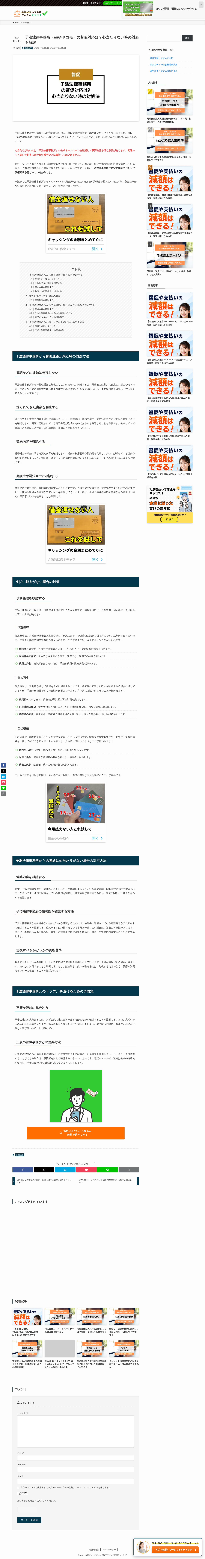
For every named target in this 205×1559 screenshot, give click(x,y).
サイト (20, 1476)
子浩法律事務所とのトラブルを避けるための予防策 (56, 322)
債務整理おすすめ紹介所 (161, 58)
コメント (22, 1413)
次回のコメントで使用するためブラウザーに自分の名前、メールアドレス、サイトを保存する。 (65, 1487)
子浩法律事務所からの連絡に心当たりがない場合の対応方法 (61, 305)
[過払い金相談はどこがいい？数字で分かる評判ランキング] (30, 13)
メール (21, 1464)
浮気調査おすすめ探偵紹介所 (163, 71)
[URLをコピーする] (129, 1169)
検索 (187, 38)
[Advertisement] (75, 1246)
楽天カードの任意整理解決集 (163, 64)
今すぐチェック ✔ (113, 3)
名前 (20, 1453)
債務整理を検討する (44, 300)
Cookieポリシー (109, 1550)
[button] (22, 1169)
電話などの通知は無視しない (48, 279)
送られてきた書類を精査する (48, 283)
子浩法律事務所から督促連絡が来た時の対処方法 (55, 275)
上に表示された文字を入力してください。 (37, 1500)
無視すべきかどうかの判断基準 (49, 317)
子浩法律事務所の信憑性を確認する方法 (53, 313)
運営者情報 (94, 1550)
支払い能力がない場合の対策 (44, 296)
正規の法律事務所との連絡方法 (49, 330)
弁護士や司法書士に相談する (48, 291)
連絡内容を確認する (44, 309)
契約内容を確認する (44, 287)
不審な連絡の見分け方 (45, 326)
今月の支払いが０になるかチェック (174, 1549)
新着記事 (28, 48)
